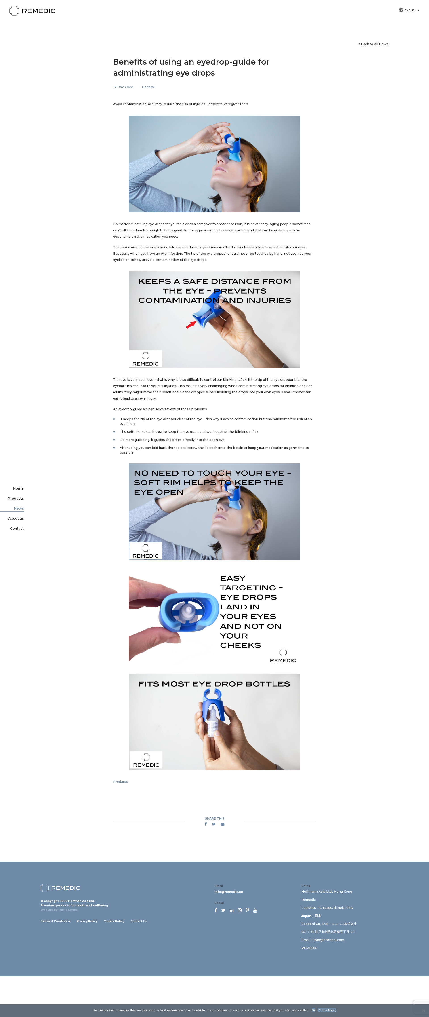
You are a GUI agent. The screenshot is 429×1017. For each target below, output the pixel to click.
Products (16, 498)
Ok (313, 1010)
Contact (17, 528)
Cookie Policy (114, 921)
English (410, 10)
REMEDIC (309, 948)
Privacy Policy (87, 921)
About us (16, 518)
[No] (423, 1011)
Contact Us (138, 921)
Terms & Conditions (55, 921)
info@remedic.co (228, 892)
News (19, 508)
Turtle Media (68, 909)
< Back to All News (373, 44)
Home (18, 488)
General (148, 87)
